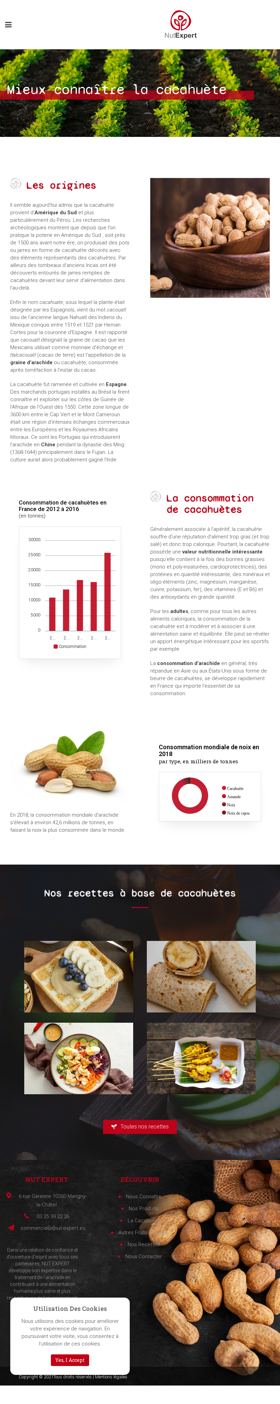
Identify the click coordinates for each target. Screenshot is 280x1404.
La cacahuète (144, 1220)
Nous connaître (144, 1197)
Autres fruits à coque (143, 1232)
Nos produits (143, 1208)
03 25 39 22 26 (53, 1216)
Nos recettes (144, 1244)
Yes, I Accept (70, 1360)
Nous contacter (143, 1256)
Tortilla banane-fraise (201, 970)
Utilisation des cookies (70, 1308)
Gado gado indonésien (79, 1052)
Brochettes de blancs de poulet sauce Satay (201, 1052)
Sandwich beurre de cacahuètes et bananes (79, 970)
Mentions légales (111, 1376)
